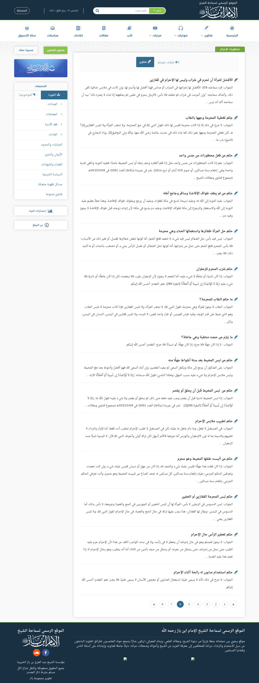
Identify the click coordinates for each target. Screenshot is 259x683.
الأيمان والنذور (53, 154)
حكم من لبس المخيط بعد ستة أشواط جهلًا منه (200, 360)
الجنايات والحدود (51, 145)
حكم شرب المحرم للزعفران (214, 269)
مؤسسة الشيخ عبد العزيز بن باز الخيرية (41, 662)
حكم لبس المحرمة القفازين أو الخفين (207, 497)
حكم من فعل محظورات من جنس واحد (206, 156)
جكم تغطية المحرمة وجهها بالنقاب (209, 118)
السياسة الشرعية (52, 174)
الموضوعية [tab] (26, 95)
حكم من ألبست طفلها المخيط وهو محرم (205, 459)
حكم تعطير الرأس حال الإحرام (212, 535)
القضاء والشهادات (51, 164)
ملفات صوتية (166, 62)
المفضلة (22, 10)
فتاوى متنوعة (54, 194)
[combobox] (125, 10)
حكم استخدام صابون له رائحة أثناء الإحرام (203, 572)
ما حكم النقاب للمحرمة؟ (216, 299)
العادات (53, 135)
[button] (206, 30)
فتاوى (143, 62)
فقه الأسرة (51, 125)
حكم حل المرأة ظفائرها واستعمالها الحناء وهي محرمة (196, 231)
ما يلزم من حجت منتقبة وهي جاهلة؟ (207, 337)
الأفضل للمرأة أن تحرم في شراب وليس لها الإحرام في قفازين (191, 80)
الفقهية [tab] (52, 95)
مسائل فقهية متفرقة (50, 184)
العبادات (52, 104)
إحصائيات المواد (38, 211)
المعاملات (51, 115)
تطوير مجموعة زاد (41, 678)
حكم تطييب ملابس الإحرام (214, 421)
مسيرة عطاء (26, 50)
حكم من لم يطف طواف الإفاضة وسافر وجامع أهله (198, 193)
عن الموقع (39, 225)
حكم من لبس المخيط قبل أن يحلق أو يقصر (202, 391)
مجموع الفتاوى (55, 50)
